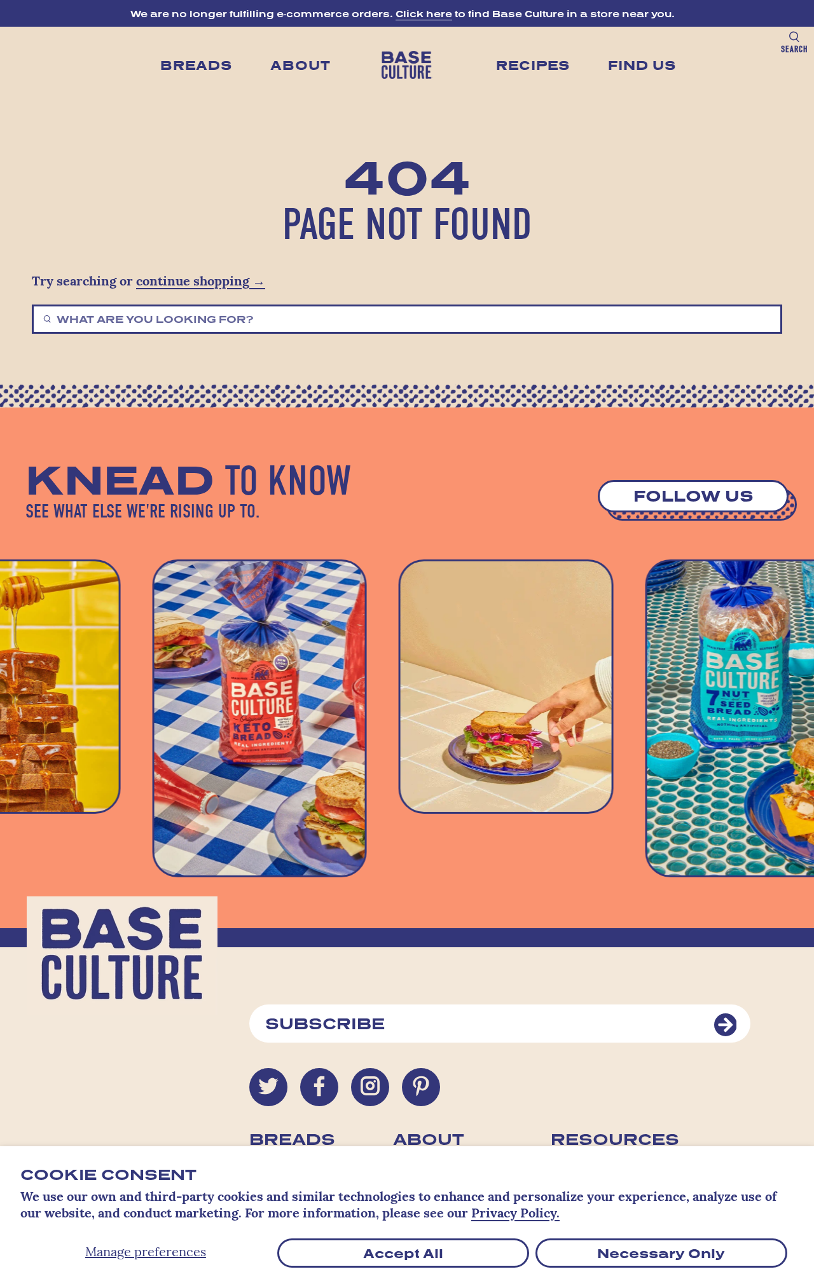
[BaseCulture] (122, 961)
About (300, 64)
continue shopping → (200, 282)
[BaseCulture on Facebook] (319, 1087)
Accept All (403, 1253)
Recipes (533, 64)
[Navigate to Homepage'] (407, 65)
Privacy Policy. (515, 1214)
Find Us (642, 64)
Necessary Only (661, 1253)
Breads (196, 64)
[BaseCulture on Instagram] (370, 1087)
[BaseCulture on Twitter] (268, 1087)
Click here (424, 13)
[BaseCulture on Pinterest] (421, 1087)
